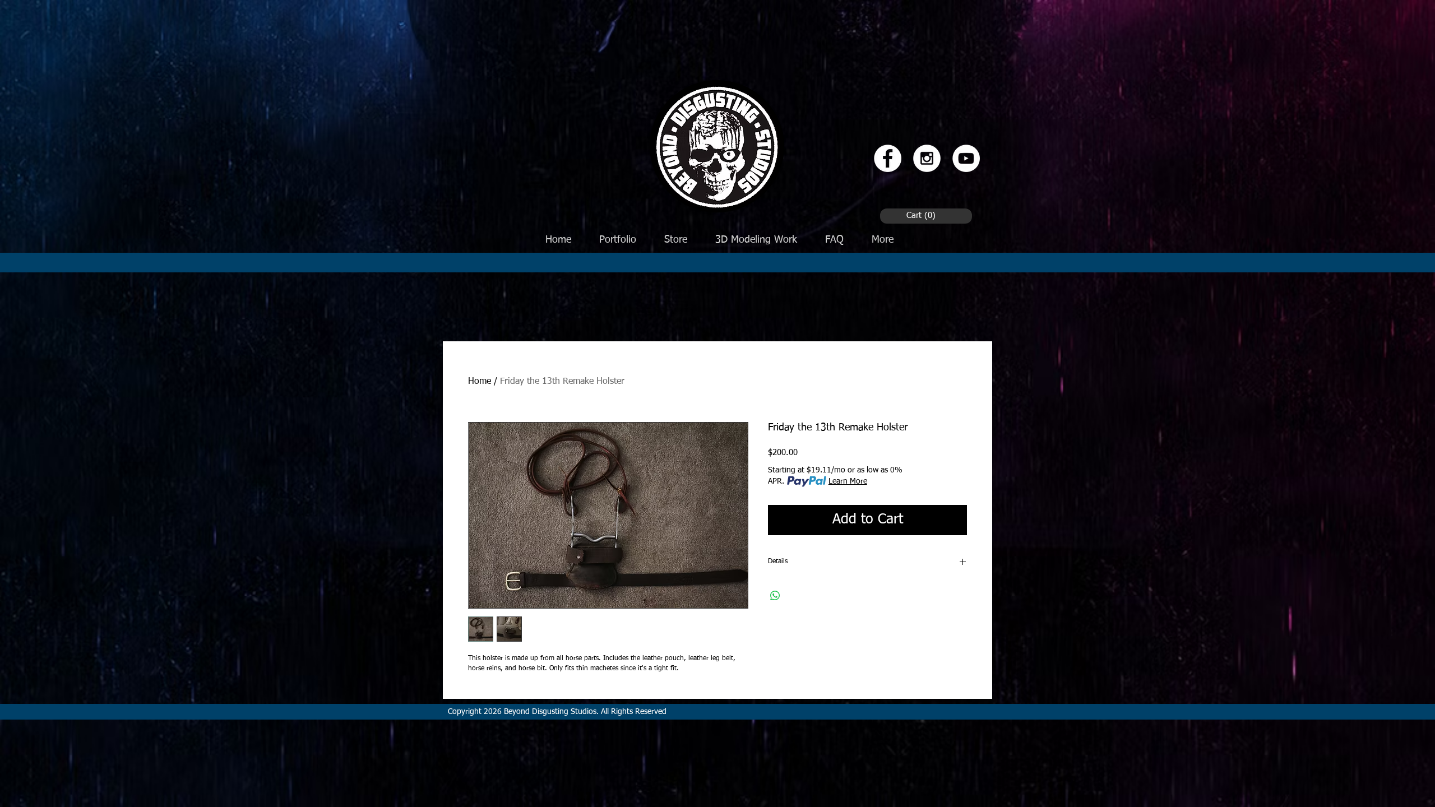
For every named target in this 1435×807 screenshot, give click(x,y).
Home (479, 381)
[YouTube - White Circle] (966, 158)
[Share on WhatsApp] (775, 595)
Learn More (847, 481)
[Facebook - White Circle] (887, 158)
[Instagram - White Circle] (927, 158)
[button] (922, 215)
